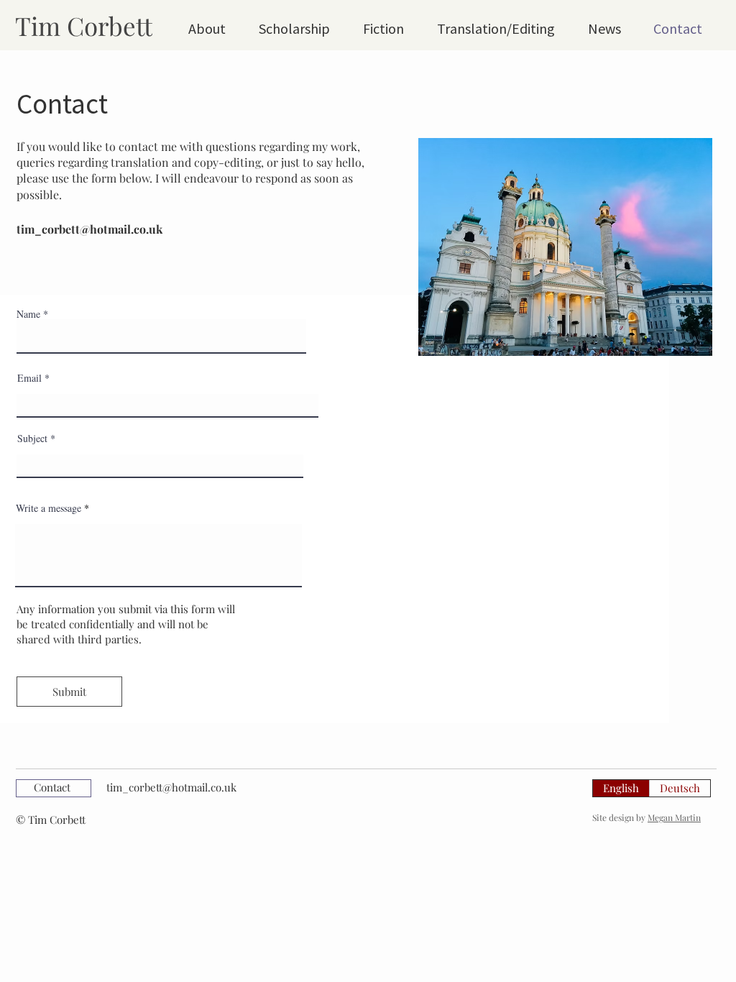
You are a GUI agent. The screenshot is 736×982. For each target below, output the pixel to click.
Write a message (48, 508)
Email (29, 378)
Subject (32, 438)
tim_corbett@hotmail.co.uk (89, 229)
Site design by (646, 817)
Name (28, 314)
